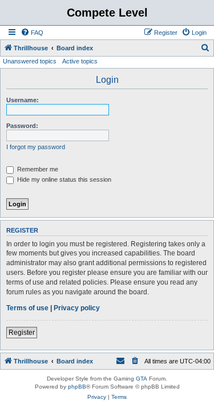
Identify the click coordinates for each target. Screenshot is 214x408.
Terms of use (27, 308)
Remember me (36, 169)
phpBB (77, 386)
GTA (141, 378)
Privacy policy (77, 308)
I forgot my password (35, 146)
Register (22, 333)
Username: (22, 100)
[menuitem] (32, 32)
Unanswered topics (29, 61)
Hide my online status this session (63, 179)
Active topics (80, 61)
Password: (22, 125)
